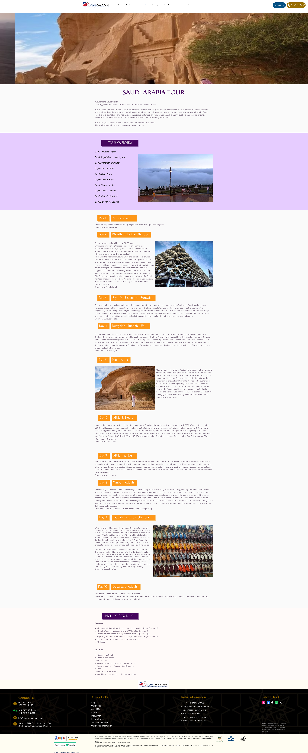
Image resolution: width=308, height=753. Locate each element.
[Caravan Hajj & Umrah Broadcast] (276, 702)
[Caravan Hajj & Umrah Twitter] (280, 702)
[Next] (294, 49)
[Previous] (13, 49)
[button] (181, 5)
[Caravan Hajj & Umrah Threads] (272, 702)
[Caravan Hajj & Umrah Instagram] (263, 702)
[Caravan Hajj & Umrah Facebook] (268, 702)
